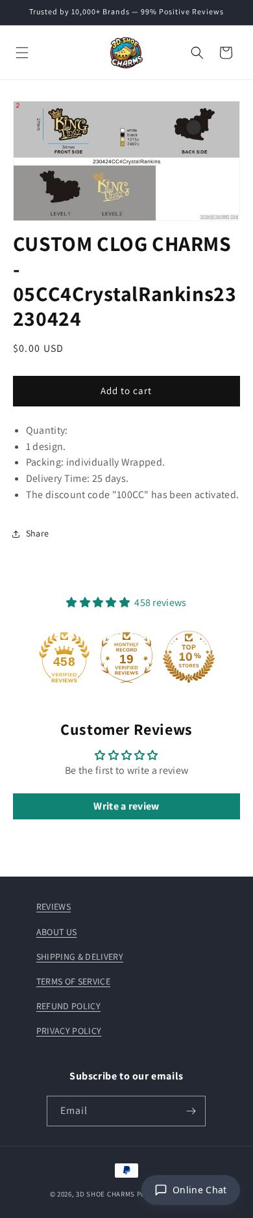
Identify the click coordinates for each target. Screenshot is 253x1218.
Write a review (126, 806)
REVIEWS (53, 906)
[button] (22, 52)
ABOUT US (56, 932)
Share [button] (37, 533)
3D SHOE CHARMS (105, 1193)
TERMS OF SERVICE (73, 981)
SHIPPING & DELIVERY (79, 956)
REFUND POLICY (68, 1006)
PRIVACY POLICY (68, 1031)
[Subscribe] (190, 1111)
